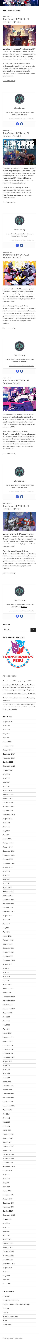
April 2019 (6, 1077)
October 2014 (8, 1260)
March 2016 (7, 1191)
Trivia (5, 1320)
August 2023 (7, 867)
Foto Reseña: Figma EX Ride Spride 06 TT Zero (19, 694)
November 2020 (9, 1001)
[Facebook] (21, 123)
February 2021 (8, 988)
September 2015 (9, 1215)
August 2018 (7, 1110)
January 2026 (7, 750)
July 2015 (6, 1223)
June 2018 (6, 1118)
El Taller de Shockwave (11, 1300)
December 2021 (8, 948)
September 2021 (9, 960)
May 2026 (6, 734)
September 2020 (9, 1009)
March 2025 (7, 790)
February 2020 (8, 1037)
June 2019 (6, 1069)
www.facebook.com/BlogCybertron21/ (21, 118)
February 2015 (8, 1243)
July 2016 (6, 1175)
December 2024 (9, 802)
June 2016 (6, 1179)
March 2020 (7, 1033)
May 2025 (6, 782)
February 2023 (8, 891)
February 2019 (8, 1086)
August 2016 (7, 1170)
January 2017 (7, 1150)
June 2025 (6, 778)
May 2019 (6, 1073)
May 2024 (6, 831)
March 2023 (7, 887)
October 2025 (8, 762)
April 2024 (6, 835)
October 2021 (8, 956)
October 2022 (8, 908)
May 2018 (6, 1122)
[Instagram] (17, 123)
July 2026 (6, 726)
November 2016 (8, 1158)
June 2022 (6, 924)
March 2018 (7, 1130)
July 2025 (6, 774)
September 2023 (9, 863)
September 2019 (9, 1057)
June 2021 (6, 972)
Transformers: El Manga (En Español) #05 (17, 681)
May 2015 (6, 1231)
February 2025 (8, 794)
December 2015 (8, 1203)
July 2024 (6, 823)
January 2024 (7, 847)
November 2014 (8, 1255)
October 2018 (8, 1102)
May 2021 (6, 976)
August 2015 (7, 1219)
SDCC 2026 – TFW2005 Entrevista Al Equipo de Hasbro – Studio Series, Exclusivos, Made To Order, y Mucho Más (19, 706)
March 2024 (7, 839)
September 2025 (9, 766)
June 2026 (6, 730)
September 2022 (9, 912)
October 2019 (8, 1053)
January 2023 (7, 895)
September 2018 (9, 1106)
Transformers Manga (10, 1316)
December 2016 (8, 1154)
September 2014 (9, 1264)
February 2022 (8, 940)
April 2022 (6, 932)
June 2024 (6, 827)
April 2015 (6, 1235)
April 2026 (6, 738)
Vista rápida (7, 1324)
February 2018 (8, 1134)
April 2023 (6, 883)
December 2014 (8, 1251)
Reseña (5, 1312)
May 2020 (6, 1025)
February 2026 (8, 746)
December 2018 (8, 1094)
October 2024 (8, 811)
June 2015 (6, 1227)
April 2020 (6, 1029)
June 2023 (6, 875)
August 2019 (7, 1061)
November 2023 (9, 855)
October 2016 (8, 1162)
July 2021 (6, 968)
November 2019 (8, 1049)
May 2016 (6, 1183)
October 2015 (8, 1211)
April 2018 (6, 1126)
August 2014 (7, 1268)
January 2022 (7, 944)
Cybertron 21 (14, 2)
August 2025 (7, 770)
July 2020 (6, 1017)
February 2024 (8, 843)
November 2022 (8, 904)
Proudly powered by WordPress (13, 1338)
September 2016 (9, 1166)
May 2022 (6, 928)
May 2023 (6, 879)
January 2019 (7, 1090)
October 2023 (8, 859)
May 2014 (6, 1276)
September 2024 (9, 815)
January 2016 (7, 1199)
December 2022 (8, 900)
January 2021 (7, 993)
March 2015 (7, 1239)
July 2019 (6, 1065)
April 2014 (6, 1280)
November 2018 (8, 1098)
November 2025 (9, 758)
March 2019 (7, 1082)
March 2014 (7, 1284)
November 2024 (9, 806)
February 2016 (8, 1195)
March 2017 (7, 1142)
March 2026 (7, 742)
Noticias (6, 1308)
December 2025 (9, 754)
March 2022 (7, 936)
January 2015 (7, 1247)
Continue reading (9, 81)
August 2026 (7, 722)
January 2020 (7, 1041)
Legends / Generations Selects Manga (16, 1304)
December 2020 (9, 997)
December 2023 (9, 851)
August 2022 (7, 916)
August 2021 (7, 964)
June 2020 (6, 1021)
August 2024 (7, 819)
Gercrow (24, 114)
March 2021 (7, 984)
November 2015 (8, 1207)
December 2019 (8, 1045)
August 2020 (7, 1013)
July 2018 (6, 1114)
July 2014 (6, 1272)
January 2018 (7, 1138)
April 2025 (6, 786)
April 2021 (6, 980)
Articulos (6, 1296)
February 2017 (8, 1146)
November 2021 (8, 952)
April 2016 (6, 1187)
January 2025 (7, 798)
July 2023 (6, 871)
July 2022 (6, 920)
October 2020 (8, 1005)
